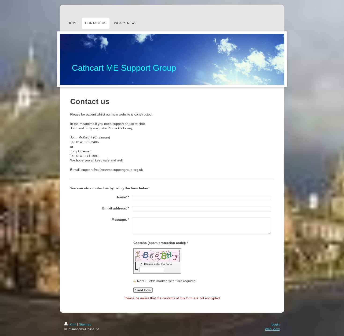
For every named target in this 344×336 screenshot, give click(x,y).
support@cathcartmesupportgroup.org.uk (112, 170)
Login (275, 324)
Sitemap (85, 324)
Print (73, 324)
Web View (272, 329)
